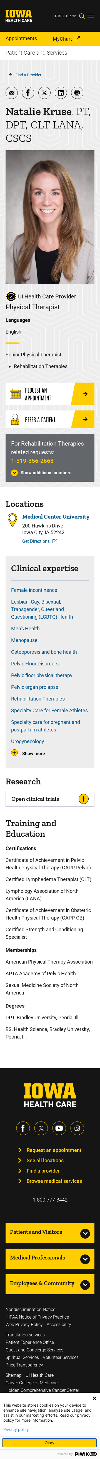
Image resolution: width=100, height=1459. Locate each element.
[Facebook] (23, 1128)
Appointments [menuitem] (21, 38)
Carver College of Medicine (32, 1382)
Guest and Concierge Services (34, 1350)
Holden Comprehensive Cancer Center (42, 1390)
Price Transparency (24, 1365)
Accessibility (59, 1324)
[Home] (22, 16)
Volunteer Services (61, 1357)
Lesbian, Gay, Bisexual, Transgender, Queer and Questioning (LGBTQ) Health (42, 609)
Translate (61, 15)
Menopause (24, 640)
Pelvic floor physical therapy (41, 675)
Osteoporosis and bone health (44, 652)
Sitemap (14, 1375)
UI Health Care (40, 1375)
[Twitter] (41, 1128)
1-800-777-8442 (50, 1200)
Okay (49, 1442)
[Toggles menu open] (91, 16)
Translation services (25, 1335)
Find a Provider (28, 75)
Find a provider (43, 1171)
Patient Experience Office (30, 1342)
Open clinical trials (35, 798)
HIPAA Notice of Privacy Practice (37, 1317)
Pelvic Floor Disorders (35, 664)
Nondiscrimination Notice (30, 1309)
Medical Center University (55, 516)
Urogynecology (27, 741)
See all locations (45, 1160)
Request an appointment (54, 1150)
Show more (33, 753)
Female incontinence (34, 590)
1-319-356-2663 (32, 461)
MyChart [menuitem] (62, 39)
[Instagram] (77, 1128)
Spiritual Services (22, 1357)
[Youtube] (59, 1128)
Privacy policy (16, 1429)
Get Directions (36, 541)
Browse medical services (54, 1181)
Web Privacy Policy (24, 1324)
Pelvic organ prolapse (34, 687)
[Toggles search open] (83, 16)
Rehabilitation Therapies (38, 699)
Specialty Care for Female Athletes (49, 710)
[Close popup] (94, 1398)
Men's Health (25, 628)
